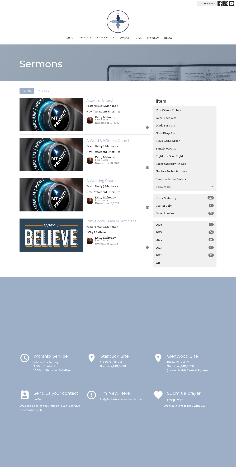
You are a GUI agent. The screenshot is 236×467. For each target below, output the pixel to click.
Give (139, 37)
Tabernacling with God (171, 163)
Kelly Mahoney (184, 198)
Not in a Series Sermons (171, 171)
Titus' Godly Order (168, 140)
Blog (168, 37)
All (158, 263)
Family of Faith (166, 148)
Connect (104, 37)
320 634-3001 (207, 3)
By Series (43, 91)
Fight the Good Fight (169, 156)
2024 (184, 240)
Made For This (165, 125)
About (83, 37)
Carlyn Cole (184, 205)
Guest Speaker (184, 213)
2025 (184, 232)
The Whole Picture (169, 110)
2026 (184, 224)
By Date (27, 91)
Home (68, 37)
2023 (184, 247)
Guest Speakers (166, 118)
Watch (125, 37)
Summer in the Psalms (171, 179)
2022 (184, 255)
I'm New (153, 37)
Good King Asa (165, 133)
